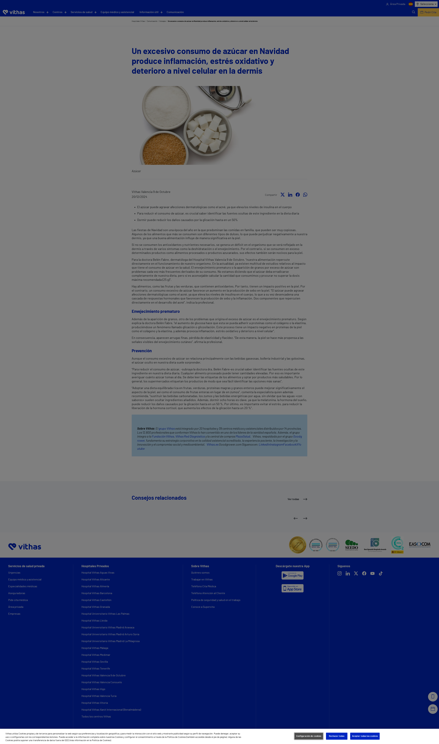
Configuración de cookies (308, 736)
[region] (219, 736)
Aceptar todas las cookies (365, 736)
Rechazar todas (337, 736)
